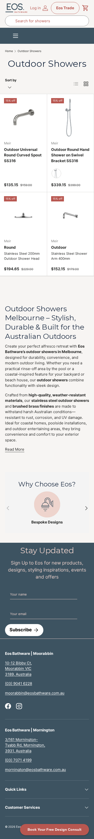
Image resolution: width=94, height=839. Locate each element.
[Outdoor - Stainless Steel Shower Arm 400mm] (70, 215)
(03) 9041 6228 (18, 683)
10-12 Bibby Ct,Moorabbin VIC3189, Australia (18, 669)
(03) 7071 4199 (18, 760)
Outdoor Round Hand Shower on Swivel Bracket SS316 (70, 155)
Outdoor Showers (29, 51)
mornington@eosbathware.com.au (35, 769)
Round (10, 247)
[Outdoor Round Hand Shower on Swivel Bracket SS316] (70, 117)
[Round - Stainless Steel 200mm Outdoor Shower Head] (23, 215)
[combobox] (47, 21)
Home (9, 51)
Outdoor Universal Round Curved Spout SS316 (23, 155)
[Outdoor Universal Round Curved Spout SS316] (23, 117)
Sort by (11, 80)
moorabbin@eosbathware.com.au (34, 693)
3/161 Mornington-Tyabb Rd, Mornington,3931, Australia (25, 745)
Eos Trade (65, 8)
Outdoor (58, 247)
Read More (14, 449)
